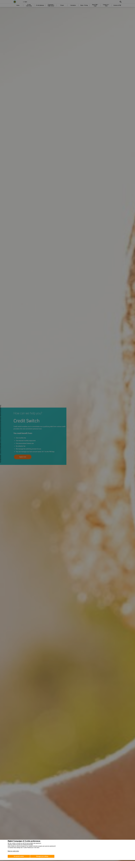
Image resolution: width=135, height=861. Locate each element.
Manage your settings (42, 856)
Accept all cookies (19, 856)
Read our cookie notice (13, 851)
